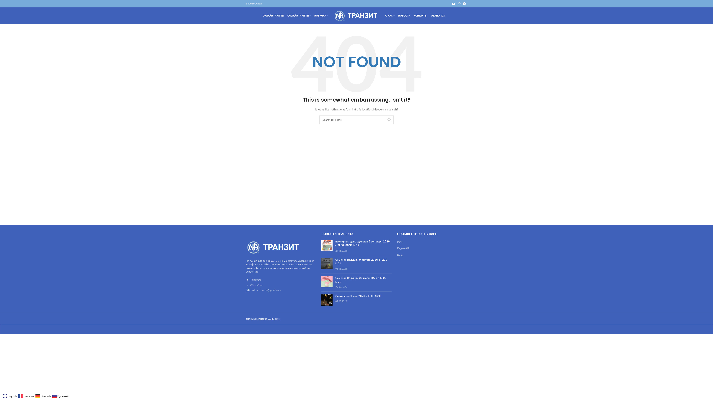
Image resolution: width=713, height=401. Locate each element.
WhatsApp (256, 284)
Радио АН (403, 248)
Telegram (255, 279)
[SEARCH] (389, 119)
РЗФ (399, 241)
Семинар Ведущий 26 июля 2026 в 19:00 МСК (360, 279)
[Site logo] (356, 15)
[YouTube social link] (454, 3)
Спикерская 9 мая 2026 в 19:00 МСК (358, 296)
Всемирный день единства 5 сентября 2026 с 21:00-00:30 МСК (362, 243)
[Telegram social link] (464, 3)
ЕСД (399, 254)
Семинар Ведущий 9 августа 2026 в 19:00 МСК (361, 261)
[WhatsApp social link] (459, 3)
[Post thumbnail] (327, 246)
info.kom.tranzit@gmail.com (265, 290)
